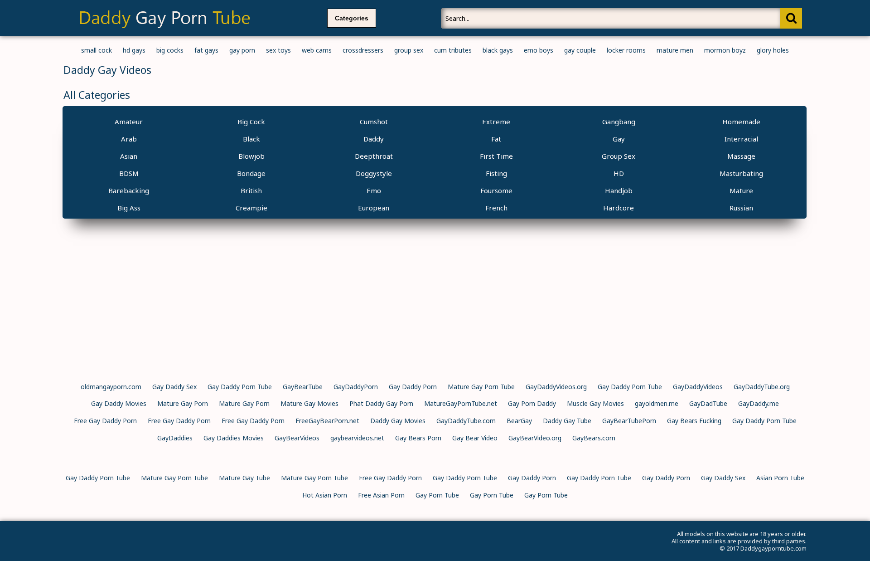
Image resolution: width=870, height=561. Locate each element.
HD (619, 173)
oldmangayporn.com (111, 386)
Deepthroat (374, 156)
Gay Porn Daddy (532, 403)
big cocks (170, 50)
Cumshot (374, 121)
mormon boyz (725, 50)
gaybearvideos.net (357, 438)
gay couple (580, 50)
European (373, 207)
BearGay (519, 420)
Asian (128, 156)
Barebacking (128, 190)
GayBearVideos (297, 438)
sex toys (278, 50)
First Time (496, 156)
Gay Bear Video (475, 438)
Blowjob (251, 156)
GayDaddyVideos (698, 386)
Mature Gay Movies (309, 403)
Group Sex (618, 156)
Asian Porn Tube (780, 477)
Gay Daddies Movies (233, 438)
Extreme (496, 121)
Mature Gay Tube (244, 477)
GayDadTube (708, 403)
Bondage (251, 173)
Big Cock (251, 121)
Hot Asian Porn (324, 495)
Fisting (496, 173)
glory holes (773, 50)
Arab (129, 138)
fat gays (206, 50)
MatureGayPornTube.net (460, 403)
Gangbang (618, 121)
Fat (496, 138)
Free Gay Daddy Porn (105, 420)
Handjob (619, 190)
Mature (741, 190)
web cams (317, 50)
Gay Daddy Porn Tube (240, 386)
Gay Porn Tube (437, 495)
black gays (498, 50)
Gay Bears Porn (418, 438)
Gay (619, 138)
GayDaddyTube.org (762, 386)
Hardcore (618, 207)
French (496, 207)
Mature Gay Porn (182, 403)
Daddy (373, 138)
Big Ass (128, 207)
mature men (675, 50)
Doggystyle (374, 173)
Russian (741, 207)
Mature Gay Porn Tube (481, 386)
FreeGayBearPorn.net (327, 420)
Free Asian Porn (381, 495)
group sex (408, 50)
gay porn (242, 50)
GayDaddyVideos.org (556, 386)
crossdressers (363, 50)
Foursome (496, 190)
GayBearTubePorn (629, 420)
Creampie (251, 207)
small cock (96, 50)
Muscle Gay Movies (595, 403)
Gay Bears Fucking (694, 420)
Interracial (741, 138)
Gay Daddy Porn (413, 386)
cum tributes (453, 50)
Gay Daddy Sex (174, 386)
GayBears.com (593, 438)
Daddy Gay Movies (397, 420)
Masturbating (741, 173)
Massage (741, 156)
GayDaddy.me (758, 403)
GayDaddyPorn (356, 386)
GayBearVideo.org (534, 438)
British (251, 190)
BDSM (129, 173)
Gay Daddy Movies (118, 403)
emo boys (538, 50)
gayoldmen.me (656, 403)
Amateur (129, 121)
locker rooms (626, 50)
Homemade (741, 121)
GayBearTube (303, 386)
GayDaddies (175, 438)
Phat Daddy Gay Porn (381, 403)
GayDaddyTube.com (466, 420)
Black (251, 138)
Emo (374, 190)
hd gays (134, 50)
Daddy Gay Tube (567, 420)
